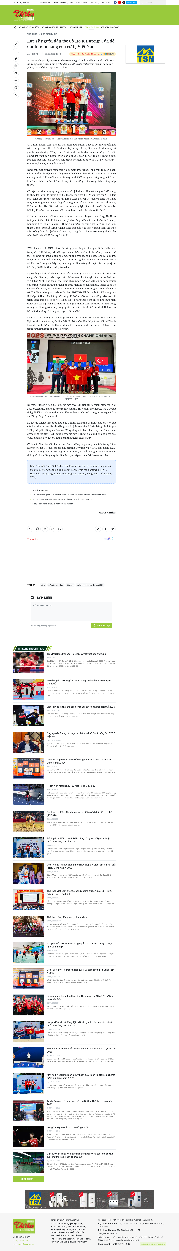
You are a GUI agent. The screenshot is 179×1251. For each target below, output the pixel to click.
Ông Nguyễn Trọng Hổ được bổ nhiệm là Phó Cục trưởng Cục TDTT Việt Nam (81, 735)
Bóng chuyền (76, 27)
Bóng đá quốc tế (50, 27)
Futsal (63, 27)
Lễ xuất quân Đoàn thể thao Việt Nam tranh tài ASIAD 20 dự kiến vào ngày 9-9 (80, 998)
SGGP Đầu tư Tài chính (78, 2)
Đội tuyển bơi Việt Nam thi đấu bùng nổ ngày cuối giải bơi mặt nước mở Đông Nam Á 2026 (78, 840)
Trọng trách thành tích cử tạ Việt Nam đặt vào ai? (52, 503)
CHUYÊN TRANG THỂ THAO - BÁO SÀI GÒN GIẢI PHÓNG (24, 15)
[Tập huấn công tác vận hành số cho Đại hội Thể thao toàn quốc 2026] (28, 1110)
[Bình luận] (16, 88)
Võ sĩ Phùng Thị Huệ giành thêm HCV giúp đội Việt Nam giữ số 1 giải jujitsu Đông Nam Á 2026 (81, 866)
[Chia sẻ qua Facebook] (16, 51)
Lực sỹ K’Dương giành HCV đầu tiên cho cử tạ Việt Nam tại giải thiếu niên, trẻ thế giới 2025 (69, 494)
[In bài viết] (16, 73)
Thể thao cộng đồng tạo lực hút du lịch (67, 917)
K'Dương (70, 585)
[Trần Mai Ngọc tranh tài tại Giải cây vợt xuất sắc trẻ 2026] (28, 662)
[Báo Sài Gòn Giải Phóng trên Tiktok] (123, 2)
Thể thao (32, 34)
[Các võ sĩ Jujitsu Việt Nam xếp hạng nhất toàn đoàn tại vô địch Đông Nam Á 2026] (28, 768)
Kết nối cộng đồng (110, 27)
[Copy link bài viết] (16, 81)
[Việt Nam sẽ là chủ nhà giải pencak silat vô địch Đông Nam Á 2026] (28, 715)
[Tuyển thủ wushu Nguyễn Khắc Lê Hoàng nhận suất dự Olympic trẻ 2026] (28, 1057)
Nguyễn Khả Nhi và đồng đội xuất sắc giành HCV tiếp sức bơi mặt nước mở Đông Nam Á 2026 (80, 1024)
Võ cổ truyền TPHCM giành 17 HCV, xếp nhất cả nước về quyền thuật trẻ (79, 682)
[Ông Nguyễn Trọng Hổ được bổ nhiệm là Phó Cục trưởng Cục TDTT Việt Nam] (28, 742)
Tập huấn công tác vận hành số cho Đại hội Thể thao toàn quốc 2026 (79, 1103)
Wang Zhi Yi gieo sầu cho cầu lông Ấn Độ (67, 1127)
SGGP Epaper (106, 2)
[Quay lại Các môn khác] (16, 95)
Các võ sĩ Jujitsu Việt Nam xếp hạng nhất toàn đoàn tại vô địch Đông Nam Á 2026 (79, 761)
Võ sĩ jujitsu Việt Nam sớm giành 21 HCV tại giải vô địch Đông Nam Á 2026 (80, 971)
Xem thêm (27, 1179)
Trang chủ (15, 27)
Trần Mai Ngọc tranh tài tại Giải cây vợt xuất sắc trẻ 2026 (76, 654)
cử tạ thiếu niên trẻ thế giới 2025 (90, 585)
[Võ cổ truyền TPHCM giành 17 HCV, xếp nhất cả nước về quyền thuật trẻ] (28, 689)
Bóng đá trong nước (28, 27)
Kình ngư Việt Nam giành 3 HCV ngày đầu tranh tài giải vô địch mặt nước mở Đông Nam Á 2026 (81, 1076)
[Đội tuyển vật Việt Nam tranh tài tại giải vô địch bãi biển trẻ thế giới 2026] (28, 821)
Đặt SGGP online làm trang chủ (153, 1244)
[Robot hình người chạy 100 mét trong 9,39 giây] (28, 794)
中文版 (94, 2)
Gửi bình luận (103, 625)
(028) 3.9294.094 (20, 1240)
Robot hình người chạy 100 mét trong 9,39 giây (71, 785)
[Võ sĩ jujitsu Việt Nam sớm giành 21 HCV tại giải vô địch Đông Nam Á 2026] (28, 978)
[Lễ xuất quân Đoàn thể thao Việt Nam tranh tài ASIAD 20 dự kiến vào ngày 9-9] (28, 1005)
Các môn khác (92, 27)
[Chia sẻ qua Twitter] (16, 59)
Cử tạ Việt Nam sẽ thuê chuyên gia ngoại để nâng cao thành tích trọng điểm (63, 499)
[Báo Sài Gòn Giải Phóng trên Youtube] (119, 2)
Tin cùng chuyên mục (31, 648)
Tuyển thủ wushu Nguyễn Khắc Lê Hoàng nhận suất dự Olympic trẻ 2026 (81, 1050)
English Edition (60, 2)
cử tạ (43, 585)
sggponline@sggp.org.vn (23, 1244)
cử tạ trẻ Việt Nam (55, 585)
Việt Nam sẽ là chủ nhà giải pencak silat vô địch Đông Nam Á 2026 (81, 706)
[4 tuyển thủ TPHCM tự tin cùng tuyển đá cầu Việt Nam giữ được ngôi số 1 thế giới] (28, 952)
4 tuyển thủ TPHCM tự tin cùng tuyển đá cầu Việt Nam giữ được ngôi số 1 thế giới (79, 945)
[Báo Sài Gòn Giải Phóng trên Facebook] (115, 2)
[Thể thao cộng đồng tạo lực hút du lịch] (28, 926)
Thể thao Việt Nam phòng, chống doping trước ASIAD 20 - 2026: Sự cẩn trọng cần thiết (80, 892)
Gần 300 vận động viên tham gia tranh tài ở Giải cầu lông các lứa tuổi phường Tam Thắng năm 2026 (80, 1155)
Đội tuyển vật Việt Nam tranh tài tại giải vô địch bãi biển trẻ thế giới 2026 (79, 814)
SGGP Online (45, 2)
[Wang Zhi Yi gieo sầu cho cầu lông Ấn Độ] (28, 1136)
